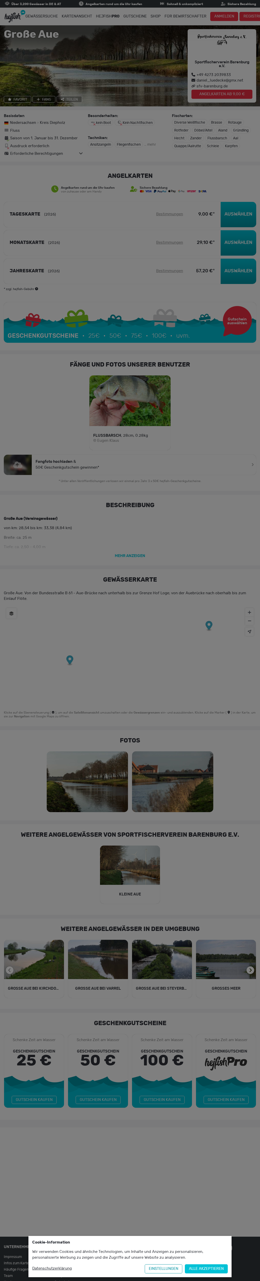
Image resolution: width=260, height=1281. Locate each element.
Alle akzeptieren (206, 1269)
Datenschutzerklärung (52, 1268)
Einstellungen (163, 1269)
